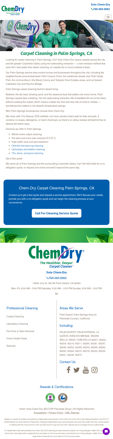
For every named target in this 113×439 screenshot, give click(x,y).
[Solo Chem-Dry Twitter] (76, 370)
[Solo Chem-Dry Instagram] (95, 370)
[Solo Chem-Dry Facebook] (68, 370)
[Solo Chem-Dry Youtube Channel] (86, 370)
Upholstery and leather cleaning (28, 149)
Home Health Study (16, 338)
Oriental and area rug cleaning (27, 145)
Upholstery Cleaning (17, 323)
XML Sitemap (72, 412)
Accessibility (40, 412)
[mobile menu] (108, 16)
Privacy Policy (56, 412)
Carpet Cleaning (15, 316)
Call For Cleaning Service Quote (56, 213)
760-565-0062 (101, 9)
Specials (11, 345)
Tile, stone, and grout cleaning (27, 153)
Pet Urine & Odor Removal (20, 331)
